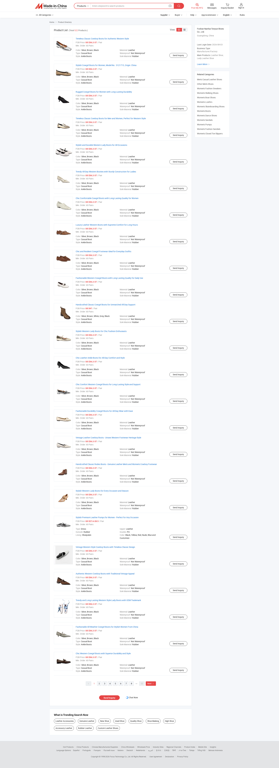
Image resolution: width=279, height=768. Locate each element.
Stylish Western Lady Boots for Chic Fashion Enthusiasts (101, 331)
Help (192, 15)
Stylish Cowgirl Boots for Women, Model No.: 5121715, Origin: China (106, 65)
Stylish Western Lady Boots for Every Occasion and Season (102, 490)
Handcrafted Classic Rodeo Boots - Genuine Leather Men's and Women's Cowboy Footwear (116, 464)
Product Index (189, 747)
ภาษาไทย (182, 750)
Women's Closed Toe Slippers (210, 133)
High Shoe (169, 721)
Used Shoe (119, 721)
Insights (213, 747)
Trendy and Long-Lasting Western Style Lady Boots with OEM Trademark (108, 600)
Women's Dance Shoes (207, 115)
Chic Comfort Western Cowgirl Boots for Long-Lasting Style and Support (108, 384)
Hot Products (68, 747)
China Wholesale (127, 747)
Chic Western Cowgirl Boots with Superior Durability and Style (103, 653)
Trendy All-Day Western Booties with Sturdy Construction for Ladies (106, 171)
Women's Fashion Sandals (208, 129)
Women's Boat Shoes (206, 97)
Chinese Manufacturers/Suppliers (105, 747)
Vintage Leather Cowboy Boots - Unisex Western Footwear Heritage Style (108, 437)
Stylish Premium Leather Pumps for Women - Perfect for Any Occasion (107, 517)
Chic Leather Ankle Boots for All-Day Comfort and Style (100, 357)
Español (76, 750)
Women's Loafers (204, 102)
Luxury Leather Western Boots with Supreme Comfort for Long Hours (107, 224)
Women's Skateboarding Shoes (211, 106)
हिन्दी (174, 750)
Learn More (203, 64)
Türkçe (191, 750)
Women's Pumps (204, 124)
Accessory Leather (64, 728)
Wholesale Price (143, 747)
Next (150, 683)
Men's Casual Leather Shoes (209, 79)
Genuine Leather (86, 721)
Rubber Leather (85, 728)
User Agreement (156, 756)
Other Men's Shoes (205, 84)
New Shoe (104, 721)
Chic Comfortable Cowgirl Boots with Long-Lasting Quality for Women (107, 198)
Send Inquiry (178, 55)
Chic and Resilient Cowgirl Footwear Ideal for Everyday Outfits (103, 251)
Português (87, 750)
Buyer (177, 15)
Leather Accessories (65, 721)
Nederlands (140, 750)
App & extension (208, 15)
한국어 (158, 750)
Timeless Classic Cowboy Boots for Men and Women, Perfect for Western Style (111, 118)
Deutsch (130, 750)
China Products (83, 747)
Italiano (121, 750)
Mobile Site (202, 747)
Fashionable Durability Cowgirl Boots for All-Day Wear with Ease (104, 411)
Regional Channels (174, 747)
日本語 (166, 750)
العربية (150, 750)
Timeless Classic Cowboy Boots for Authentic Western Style (102, 38)
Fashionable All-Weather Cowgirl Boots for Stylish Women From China (107, 626)
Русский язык (109, 750)
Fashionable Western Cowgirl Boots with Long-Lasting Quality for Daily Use (109, 278)
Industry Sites (158, 747)
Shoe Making (153, 721)
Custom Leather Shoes (108, 728)
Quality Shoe (136, 721)
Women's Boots (204, 111)
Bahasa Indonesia (216, 750)
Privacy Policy (182, 756)
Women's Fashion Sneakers (209, 88)
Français (97, 750)
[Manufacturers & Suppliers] (51, 6)
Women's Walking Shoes (207, 93)
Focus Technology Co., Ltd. (120, 756)
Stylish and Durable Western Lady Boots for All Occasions (101, 145)
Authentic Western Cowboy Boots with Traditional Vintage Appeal (105, 573)
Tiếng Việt (201, 750)
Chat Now (133, 697)
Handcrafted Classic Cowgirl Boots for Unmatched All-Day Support (105, 304)
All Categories (45, 15)
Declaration (169, 756)
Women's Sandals (205, 120)
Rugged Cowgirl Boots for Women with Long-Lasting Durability (104, 91)
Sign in (241, 7)
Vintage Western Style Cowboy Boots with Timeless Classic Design (105, 547)
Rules (242, 15)
